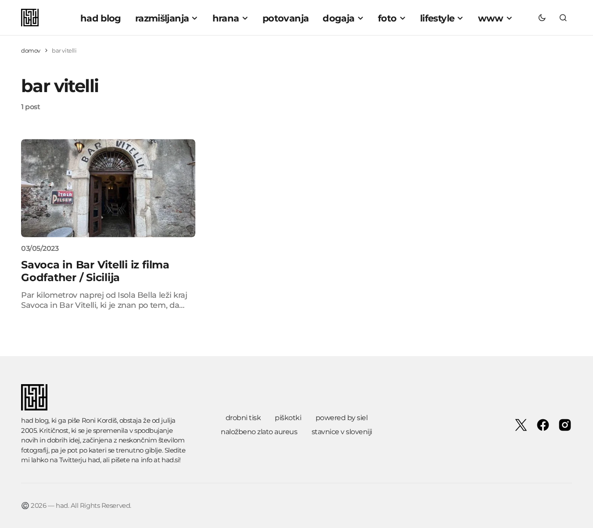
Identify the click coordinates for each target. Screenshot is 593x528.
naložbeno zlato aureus (259, 432)
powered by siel (342, 418)
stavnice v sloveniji (342, 432)
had (94, 460)
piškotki (288, 418)
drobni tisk (243, 418)
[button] (542, 17)
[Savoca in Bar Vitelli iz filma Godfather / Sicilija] (108, 188)
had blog (34, 420)
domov (30, 50)
